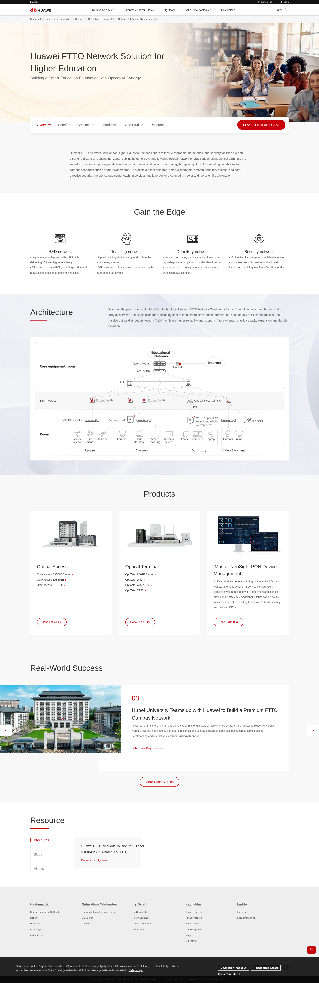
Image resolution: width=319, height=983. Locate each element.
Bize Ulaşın (36, 929)
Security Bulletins (246, 917)
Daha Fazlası (37, 935)
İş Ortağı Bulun (141, 917)
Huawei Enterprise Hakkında (45, 912)
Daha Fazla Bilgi (142, 923)
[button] (6, 730)
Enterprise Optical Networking (55, 19)
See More (139, 929)
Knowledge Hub (193, 929)
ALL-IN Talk (191, 941)
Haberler (34, 917)
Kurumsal (242, 912)
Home (33, 19)
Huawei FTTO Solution (87, 19)
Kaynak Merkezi (193, 917)
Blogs (188, 935)
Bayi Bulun (87, 917)
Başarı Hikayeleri (194, 912)
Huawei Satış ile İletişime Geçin (98, 912)
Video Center (192, 923)
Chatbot (86, 923)
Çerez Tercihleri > (229, 974)
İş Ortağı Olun (141, 912)
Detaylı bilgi (136, 970)
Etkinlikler (35, 923)
